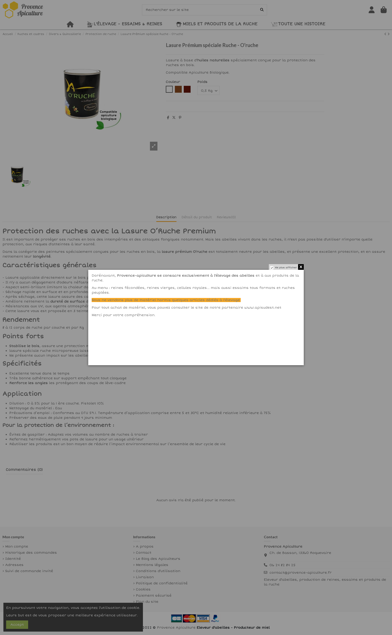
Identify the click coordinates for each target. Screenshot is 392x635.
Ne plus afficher (286, 267)
